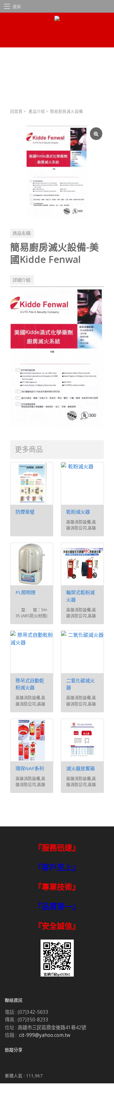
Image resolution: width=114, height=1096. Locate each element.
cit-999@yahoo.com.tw (44, 1035)
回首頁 (16, 111)
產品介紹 (36, 111)
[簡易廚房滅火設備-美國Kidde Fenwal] (57, 172)
